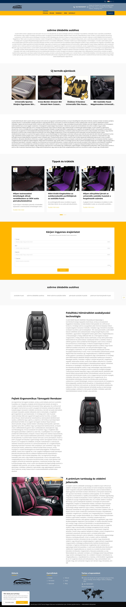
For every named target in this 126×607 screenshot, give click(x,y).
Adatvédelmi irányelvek (89, 604)
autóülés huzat (19, 295)
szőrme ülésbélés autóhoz (35, 295)
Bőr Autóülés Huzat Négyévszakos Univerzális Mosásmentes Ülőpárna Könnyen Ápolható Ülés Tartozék (102, 103)
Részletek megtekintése (23, 87)
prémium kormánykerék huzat (100, 295)
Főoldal (45, 13)
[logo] (17, 7)
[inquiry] (124, 297)
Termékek (58, 13)
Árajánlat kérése (110, 13)
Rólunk (52, 13)
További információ (18, 210)
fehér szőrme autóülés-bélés (56, 295)
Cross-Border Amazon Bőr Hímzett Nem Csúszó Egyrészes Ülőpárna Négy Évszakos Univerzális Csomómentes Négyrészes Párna (50, 103)
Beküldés (63, 270)
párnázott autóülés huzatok (78, 295)
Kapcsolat (72, 13)
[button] (61, 214)
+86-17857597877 (80, 7)
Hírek (65, 13)
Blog (66, 583)
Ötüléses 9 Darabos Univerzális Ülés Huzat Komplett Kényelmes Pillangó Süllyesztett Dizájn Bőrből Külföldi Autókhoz (76, 103)
